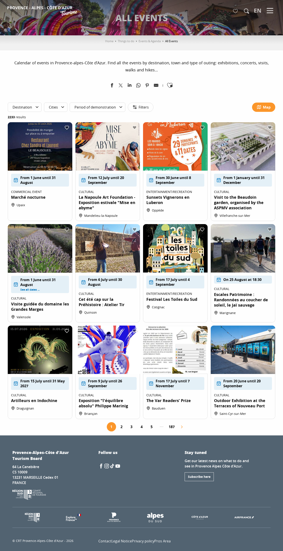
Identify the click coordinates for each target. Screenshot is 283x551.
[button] (246, 11)
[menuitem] (43, 11)
